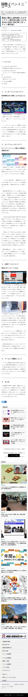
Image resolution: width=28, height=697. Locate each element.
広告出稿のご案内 (5, 684)
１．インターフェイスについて (9, 66)
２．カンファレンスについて (9, 70)
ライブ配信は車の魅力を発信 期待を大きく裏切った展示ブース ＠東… (18, 427)
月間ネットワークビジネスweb (8, 677)
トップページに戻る (14, 455)
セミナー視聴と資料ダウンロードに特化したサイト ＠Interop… (18, 434)
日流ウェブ (4, 674)
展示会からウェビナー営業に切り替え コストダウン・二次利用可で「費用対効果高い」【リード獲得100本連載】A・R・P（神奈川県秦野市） (14, 543)
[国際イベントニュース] (12, 5)
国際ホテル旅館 (5, 661)
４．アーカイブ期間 (6, 81)
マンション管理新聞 (6, 654)
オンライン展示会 (10, 30)
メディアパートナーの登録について (7, 687)
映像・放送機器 (18, 30)
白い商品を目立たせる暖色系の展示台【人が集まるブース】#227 (8, 449)
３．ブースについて (6, 77)
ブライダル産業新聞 (6, 657)
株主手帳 (4, 680)
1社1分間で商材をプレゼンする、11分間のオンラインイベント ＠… (18, 412)
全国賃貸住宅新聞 (6, 641)
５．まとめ (4, 83)
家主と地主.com (5, 644)
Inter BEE (4, 30)
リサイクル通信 (5, 667)
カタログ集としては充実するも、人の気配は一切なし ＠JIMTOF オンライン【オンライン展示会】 (19, 449)
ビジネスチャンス (6, 670)
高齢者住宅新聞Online (7, 647)
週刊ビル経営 (5, 650)
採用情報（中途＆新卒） (19, 684)
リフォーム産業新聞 (6, 664)
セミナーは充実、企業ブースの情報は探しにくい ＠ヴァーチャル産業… (18, 441)
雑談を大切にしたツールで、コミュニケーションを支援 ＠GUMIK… (18, 419)
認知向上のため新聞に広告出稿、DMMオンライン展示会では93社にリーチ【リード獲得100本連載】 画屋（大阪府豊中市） (14, 599)
